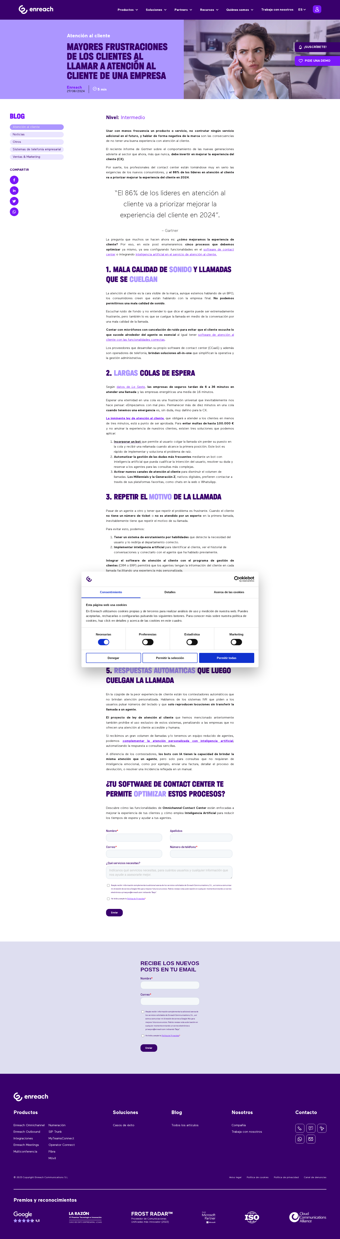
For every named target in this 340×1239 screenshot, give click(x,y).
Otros (17, 142)
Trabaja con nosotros (277, 9)
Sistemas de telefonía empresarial (37, 149)
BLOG (17, 116)
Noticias (19, 134)
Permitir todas (226, 658)
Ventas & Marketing (26, 157)
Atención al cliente (26, 127)
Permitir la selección (170, 658)
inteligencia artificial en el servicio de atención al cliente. (176, 254)
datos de (131, 387)
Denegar (113, 658)
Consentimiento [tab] (111, 592)
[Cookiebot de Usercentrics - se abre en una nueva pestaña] (237, 579)
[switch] (147, 642)
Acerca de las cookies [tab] (229, 592)
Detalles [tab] (170, 592)
